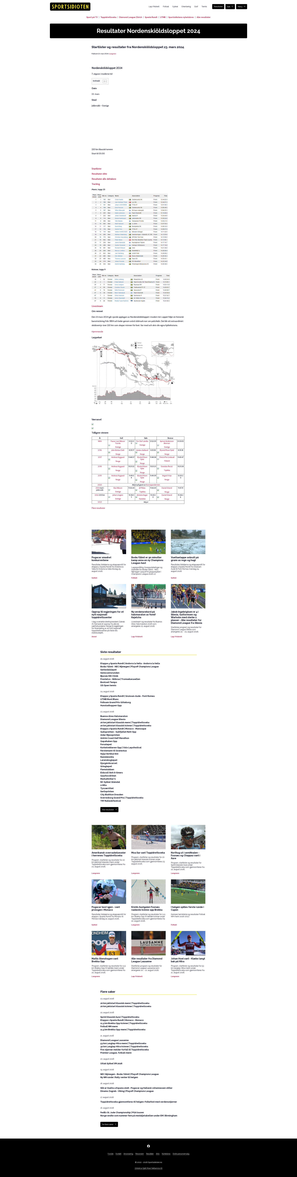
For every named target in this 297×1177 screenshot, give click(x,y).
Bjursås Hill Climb (109, 676)
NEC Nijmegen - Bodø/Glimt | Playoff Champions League (129, 1074)
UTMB (163, 17)
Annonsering (128, 1154)
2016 (100, 450)
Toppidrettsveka (108, 17)
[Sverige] (117, 445)
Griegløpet (106, 766)
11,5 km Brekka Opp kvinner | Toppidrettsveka (123, 1023)
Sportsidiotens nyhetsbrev (181, 17)
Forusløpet (106, 744)
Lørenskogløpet (108, 760)
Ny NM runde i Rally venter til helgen (119, 1077)
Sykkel (175, 6)
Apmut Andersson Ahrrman (167, 442)
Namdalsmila (107, 757)
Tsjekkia (167, 470)
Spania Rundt (151, 17)
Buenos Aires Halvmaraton (114, 716)
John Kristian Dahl (117, 450)
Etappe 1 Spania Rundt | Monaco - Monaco (122, 1020)
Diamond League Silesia (112, 719)
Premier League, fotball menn (116, 1053)
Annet (94, 637)
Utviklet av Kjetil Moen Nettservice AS (148, 1168)
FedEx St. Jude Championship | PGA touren (122, 1112)
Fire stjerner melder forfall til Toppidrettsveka (124, 1049)
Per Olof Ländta (142, 441)
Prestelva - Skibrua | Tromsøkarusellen (120, 679)
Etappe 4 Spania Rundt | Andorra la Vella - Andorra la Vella (130, 663)
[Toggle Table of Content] (103, 81)
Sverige (118, 447)
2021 (97, 488)
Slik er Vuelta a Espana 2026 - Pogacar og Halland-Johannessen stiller (136, 1088)
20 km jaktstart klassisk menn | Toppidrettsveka (124, 722)
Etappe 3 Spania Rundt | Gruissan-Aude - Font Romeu (127, 696)
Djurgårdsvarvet (108, 763)
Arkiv (158, 1154)
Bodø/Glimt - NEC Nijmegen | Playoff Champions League (129, 666)
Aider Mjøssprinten (110, 735)
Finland (167, 461)
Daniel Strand (167, 488)
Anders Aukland (142, 450)
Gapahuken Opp (108, 741)
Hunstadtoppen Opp (111, 705)
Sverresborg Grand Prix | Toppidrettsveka (121, 797)
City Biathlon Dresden (111, 794)
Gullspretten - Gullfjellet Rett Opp (118, 732)
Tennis (204, 6)
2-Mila (103, 785)
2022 (97, 495)
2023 (100, 502)
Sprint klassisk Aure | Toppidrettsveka (119, 1017)
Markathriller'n (108, 779)
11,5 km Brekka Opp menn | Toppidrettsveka (122, 1029)
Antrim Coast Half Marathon (114, 738)
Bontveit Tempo (108, 682)
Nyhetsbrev (166, 1154)
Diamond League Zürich (130, 17)
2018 (100, 466)
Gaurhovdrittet (108, 776)
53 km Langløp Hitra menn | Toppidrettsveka (123, 1043)
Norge (118, 454)
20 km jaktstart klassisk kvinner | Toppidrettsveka (125, 725)
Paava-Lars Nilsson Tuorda (118, 442)
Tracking (96, 184)
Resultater (218, 6)
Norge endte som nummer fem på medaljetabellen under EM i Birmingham (138, 1115)
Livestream (97, 306)
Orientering (186, 6)
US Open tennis (108, 685)
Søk (228, 7)
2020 (100, 485)
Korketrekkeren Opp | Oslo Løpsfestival (120, 747)
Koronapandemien (153, 485)
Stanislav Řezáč (167, 466)
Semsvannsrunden (109, 673)
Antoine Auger (142, 495)
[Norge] (117, 452)
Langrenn (112, 54)
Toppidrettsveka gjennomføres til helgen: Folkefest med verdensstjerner (138, 1102)
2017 (100, 457)
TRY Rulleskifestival (110, 801)
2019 (100, 476)
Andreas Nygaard (117, 457)
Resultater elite (99, 173)
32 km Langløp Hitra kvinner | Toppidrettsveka (124, 1046)
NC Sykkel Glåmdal (110, 782)
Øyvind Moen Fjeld (167, 450)
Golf (196, 6)
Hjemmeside (97, 331)
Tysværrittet (107, 788)
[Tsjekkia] (166, 468)
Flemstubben (107, 769)
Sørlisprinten (107, 791)
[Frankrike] (142, 497)
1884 (100, 441)
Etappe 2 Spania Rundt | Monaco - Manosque (123, 728)
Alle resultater (204, 17)
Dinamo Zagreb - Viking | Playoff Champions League (127, 1091)
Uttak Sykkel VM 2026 (111, 1063)
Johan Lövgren (118, 495)
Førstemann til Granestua (113, 750)
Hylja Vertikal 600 (109, 754)
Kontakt (118, 1154)
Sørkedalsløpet (108, 669)
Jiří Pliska (142, 488)
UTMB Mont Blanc (109, 699)
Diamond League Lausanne (114, 1040)
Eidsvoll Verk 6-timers (111, 772)
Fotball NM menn (109, 1026)
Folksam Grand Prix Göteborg (115, 702)
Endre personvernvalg (181, 1154)
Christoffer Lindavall (166, 457)
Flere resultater (98, 508)
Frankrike (142, 499)
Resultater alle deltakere (104, 178)
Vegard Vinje (167, 476)
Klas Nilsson (117, 488)
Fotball (166, 6)
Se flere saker (107, 1124)
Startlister (96, 168)
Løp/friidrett (154, 6)
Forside (110, 1154)
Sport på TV (92, 17)
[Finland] (166, 459)
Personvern (139, 1154)
